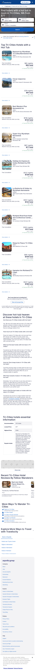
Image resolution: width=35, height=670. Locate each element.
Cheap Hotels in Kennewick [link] (9, 553)
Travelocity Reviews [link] (7, 604)
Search (17, 29)
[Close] (32, 657)
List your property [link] (7, 571)
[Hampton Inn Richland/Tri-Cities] (17, 278)
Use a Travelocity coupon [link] (8, 648)
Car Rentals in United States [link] (9, 601)
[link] (17, 510)
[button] (17, 73)
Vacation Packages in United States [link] (11, 596)
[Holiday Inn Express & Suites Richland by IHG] (17, 169)
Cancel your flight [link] (7, 643)
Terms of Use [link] (6, 624)
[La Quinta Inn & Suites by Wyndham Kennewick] (17, 196)
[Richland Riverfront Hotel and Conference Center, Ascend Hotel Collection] (17, 224)
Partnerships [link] (5, 574)
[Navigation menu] (32, 2)
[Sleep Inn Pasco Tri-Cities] (17, 251)
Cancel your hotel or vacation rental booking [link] (13, 641)
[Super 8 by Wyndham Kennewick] (17, 142)
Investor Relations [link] (7, 579)
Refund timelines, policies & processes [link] (11, 646)
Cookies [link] (4, 621)
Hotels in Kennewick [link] (7, 547)
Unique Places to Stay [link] (8, 609)
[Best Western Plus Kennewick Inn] (17, 114)
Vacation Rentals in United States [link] (10, 594)
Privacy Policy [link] (6, 618)
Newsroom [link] (5, 577)
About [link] (4, 566)
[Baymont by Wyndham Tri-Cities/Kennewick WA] (17, 60)
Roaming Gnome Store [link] (8, 582)
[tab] (7, 537)
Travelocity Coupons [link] (7, 607)
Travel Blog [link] (5, 612)
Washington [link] (8, 6)
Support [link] (4, 638)
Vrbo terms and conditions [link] (8, 626)
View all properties (17, 302)
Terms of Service (18, 668)
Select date (8, 20)
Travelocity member (14, 398)
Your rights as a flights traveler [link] (9, 651)
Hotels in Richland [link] (6, 550)
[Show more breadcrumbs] (2, 6)
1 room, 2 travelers (10, 25)
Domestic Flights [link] (6, 599)
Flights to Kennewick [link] (7, 544)
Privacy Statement (8, 668)
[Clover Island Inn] (17, 87)
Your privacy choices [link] (7, 631)
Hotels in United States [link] (8, 591)
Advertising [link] (5, 584)
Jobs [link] (4, 569)
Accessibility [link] (5, 629)
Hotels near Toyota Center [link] (9, 541)
